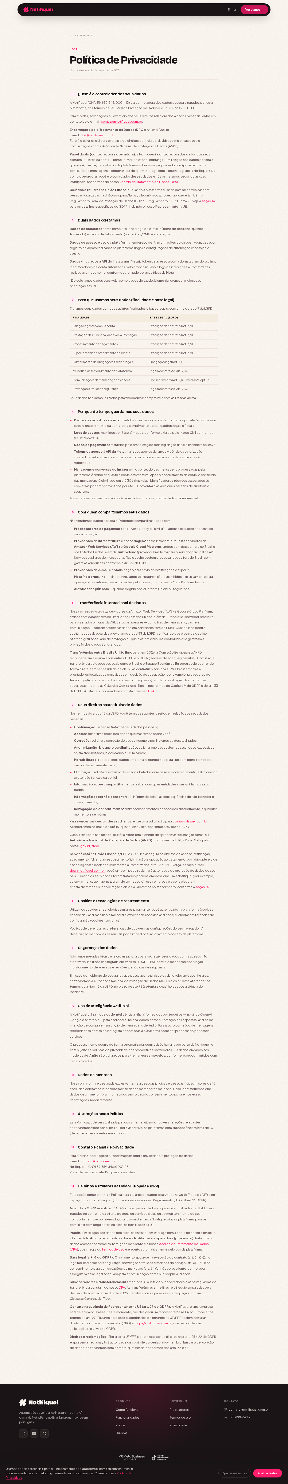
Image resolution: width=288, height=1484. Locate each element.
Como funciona (127, 1409)
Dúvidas (121, 1433)
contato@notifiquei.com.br (121, 121)
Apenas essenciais (234, 1473)
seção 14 (208, 201)
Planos (120, 1425)
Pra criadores (179, 1409)
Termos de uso (180, 1417)
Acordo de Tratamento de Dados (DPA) (149, 182)
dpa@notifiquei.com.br (98, 135)
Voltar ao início (84, 35)
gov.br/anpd (89, 846)
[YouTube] (34, 1433)
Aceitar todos (267, 1473)
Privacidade (178, 1425)
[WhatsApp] (44, 1433)
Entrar (232, 9)
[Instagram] (23, 1433)
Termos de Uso (113, 1249)
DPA (151, 691)
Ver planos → (254, 9)
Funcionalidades (127, 1417)
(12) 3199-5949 (239, 1417)
